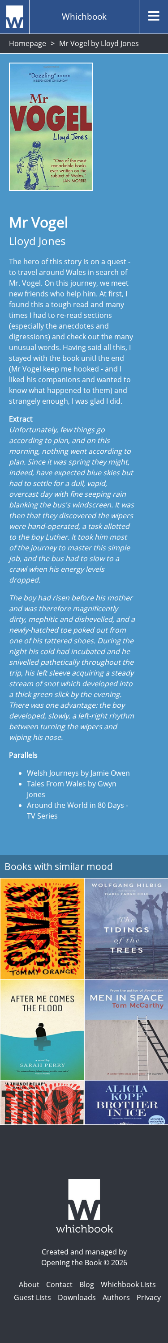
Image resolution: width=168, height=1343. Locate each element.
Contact (59, 1284)
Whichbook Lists (128, 1284)
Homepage (27, 43)
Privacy (149, 1297)
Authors (116, 1297)
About (29, 1284)
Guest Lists (32, 1297)
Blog (86, 1284)
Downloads (77, 1297)
